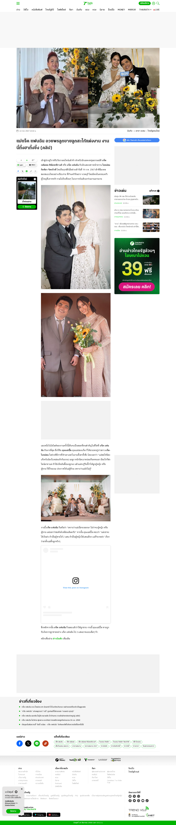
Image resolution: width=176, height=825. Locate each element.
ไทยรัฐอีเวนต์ (134, 772)
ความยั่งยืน (40, 784)
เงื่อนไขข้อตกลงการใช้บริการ (28, 799)
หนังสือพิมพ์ (76, 772)
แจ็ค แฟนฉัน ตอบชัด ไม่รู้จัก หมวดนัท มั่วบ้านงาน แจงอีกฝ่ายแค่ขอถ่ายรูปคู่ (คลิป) (51, 716)
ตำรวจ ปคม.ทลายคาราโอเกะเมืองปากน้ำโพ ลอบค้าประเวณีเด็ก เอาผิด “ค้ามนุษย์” (126, 212)
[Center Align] (21, 789)
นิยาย (57, 781)
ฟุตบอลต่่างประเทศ (98, 772)
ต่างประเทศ (118, 203)
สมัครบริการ (144, 3)
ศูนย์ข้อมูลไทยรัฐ (67, 796)
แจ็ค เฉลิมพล (70, 742)
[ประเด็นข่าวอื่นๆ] (35, 179)
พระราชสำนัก (23, 772)
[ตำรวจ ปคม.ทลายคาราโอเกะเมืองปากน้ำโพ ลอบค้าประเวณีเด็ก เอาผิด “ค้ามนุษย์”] (151, 213)
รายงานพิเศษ (60, 772)
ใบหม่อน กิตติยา (104, 742)
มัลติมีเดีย (58, 786)
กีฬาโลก (95, 778)
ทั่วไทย (38, 772)
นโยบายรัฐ (22, 778)
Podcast (58, 784)
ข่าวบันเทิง (57, 639)
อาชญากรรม (118, 217)
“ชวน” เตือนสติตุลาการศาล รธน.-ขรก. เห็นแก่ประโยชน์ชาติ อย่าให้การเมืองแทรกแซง (127, 225)
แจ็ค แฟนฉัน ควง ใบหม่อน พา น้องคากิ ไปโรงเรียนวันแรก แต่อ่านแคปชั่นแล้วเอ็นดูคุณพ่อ (54, 707)
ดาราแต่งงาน (76, 746)
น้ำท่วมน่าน (26, 202)
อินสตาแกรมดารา (148, 746)
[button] (18, 171)
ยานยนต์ (39, 781)
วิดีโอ (74, 781)
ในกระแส (21, 775)
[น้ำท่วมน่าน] (27, 190)
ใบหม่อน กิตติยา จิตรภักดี (121, 742)
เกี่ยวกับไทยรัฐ (43, 796)
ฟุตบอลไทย (111, 772)
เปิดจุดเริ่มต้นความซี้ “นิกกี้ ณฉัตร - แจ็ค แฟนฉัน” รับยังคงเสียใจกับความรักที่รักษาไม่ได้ (53, 725)
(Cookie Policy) (10, 805)
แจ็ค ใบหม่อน (137, 742)
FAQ (76, 796)
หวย (73, 778)
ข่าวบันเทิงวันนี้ (115, 746)
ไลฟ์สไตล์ (75, 784)
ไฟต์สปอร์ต (111, 775)
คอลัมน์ (57, 775)
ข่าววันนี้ (126, 746)
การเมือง (117, 230)
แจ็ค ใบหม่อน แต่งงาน (62, 746)
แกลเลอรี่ (95, 781)
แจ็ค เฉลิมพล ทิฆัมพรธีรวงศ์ (87, 742)
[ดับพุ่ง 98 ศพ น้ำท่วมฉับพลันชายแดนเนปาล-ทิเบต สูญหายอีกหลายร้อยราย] (151, 200)
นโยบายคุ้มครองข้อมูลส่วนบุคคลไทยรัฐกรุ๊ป (107, 796)
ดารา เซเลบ (140, 131)
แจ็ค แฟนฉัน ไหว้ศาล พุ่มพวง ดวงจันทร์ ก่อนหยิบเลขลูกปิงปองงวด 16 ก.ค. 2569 (51, 720)
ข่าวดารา (136, 746)
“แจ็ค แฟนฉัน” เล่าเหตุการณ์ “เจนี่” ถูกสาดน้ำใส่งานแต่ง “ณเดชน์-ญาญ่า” (48, 711)
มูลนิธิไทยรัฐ (55, 796)
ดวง (56, 778)
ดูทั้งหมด (153, 191)
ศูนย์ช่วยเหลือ (85, 796)
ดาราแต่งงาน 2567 (91, 746)
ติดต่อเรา (43, 799)
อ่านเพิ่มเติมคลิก (10, 802)
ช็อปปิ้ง (131, 769)
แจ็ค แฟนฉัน (59, 742)
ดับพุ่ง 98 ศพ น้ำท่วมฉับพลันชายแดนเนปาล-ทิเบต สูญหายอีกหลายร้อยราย (126, 198)
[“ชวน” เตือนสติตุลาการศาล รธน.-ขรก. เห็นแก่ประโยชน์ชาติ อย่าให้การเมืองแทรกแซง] (151, 227)
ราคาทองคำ (22, 784)
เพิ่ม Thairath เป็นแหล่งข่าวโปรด (139, 140)
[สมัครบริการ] (137, 266)
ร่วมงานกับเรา (31, 796)
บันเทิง (129, 131)
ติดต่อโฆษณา (53, 799)
